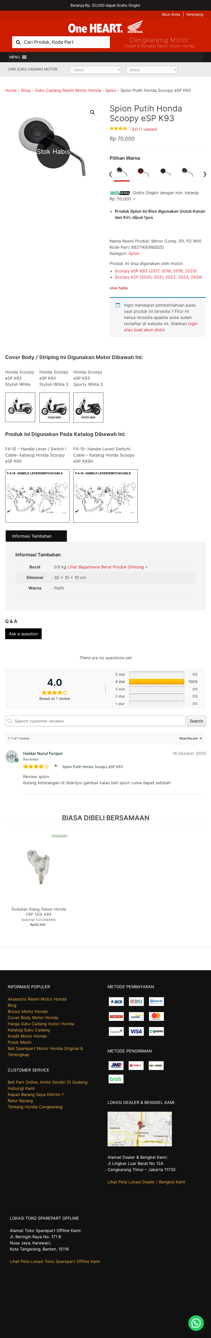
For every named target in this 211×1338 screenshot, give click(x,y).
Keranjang (195, 14)
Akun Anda (171, 14)
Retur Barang (20, 1100)
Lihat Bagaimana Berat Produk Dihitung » (108, 566)
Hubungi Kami (21, 1088)
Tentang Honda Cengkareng (35, 1106)
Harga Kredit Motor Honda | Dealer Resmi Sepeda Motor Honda (105, 27)
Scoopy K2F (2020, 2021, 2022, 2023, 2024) (159, 277)
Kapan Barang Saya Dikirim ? (36, 1094)
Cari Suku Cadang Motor (32, 69)
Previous (110, 173)
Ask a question (23, 633)
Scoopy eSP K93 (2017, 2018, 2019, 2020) (156, 270)
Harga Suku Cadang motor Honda (41, 1023)
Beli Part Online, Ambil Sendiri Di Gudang (47, 1082)
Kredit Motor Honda (27, 1036)
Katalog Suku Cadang (29, 1029)
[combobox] (61, 42)
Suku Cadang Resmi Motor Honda (68, 90)
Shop (26, 90)
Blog (12, 1005)
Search (196, 721)
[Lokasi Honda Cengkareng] (140, 1144)
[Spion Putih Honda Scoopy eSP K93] (57, 766)
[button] (14, 57)
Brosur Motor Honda (28, 1011)
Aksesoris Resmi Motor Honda (37, 999)
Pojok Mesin (19, 1042)
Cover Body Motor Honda (33, 1017)
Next (204, 173)
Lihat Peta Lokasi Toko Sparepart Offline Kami (55, 1261)
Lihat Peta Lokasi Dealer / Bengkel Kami (146, 1181)
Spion (110, 90)
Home (11, 90)
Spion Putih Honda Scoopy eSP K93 (92, 766)
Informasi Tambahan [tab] (31, 536)
